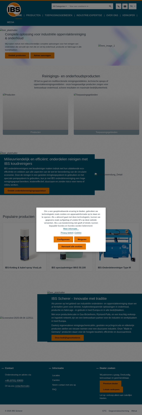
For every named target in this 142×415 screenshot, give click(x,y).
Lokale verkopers (111, 389)
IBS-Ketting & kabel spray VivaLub (23, 267)
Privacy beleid (67, 233)
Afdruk (134, 411)
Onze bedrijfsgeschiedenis (67, 338)
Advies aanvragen (42, 55)
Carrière (56, 380)
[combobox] (87, 6)
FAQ (54, 389)
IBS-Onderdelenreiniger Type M (114, 267)
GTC (104, 411)
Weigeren (82, 239)
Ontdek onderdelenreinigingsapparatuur (27, 191)
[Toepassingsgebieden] (106, 114)
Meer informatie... (71, 229)
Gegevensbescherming (119, 411)
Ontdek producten (17, 55)
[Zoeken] (110, 6)
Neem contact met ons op (64, 385)
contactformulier (22, 386)
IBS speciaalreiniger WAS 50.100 (69, 267)
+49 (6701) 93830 (14, 380)
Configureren (63, 239)
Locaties (56, 375)
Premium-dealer (110, 383)
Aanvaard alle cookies (71, 246)
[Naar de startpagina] (14, 9)
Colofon (78, 233)
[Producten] (35, 114)
